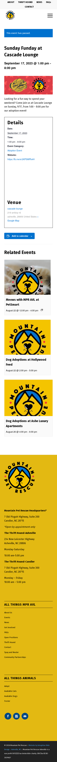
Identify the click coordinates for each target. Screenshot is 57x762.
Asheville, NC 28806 (15, 543)
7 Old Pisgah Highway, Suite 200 (21, 516)
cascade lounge (15, 208)
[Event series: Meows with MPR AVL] (42, 310)
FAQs (6, 632)
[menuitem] (11, 2)
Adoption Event (14, 150)
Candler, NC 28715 (14, 520)
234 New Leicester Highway (19, 539)
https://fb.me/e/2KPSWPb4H (21, 159)
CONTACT (29, 7)
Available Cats (10, 691)
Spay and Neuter (11, 652)
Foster (7, 701)
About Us (8, 612)
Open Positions (11, 637)
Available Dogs (10, 696)
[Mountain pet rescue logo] (23, 15)
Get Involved (9, 627)
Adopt (6, 686)
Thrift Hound (9, 642)
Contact (7, 647)
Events (7, 617)
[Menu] (48, 15)
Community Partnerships (15, 657)
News (6, 622)
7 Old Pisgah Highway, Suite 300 (21, 567)
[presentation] (27, 277)
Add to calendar (20, 235)
